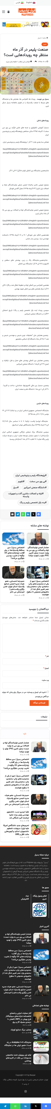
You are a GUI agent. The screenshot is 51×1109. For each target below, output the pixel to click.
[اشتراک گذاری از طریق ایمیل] (12, 514)
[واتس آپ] (23, 514)
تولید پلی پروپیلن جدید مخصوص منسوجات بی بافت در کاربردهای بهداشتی (18, 1058)
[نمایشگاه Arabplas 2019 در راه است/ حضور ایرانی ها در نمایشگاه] (41, 1046)
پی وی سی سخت (37, 481)
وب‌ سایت (45, 680)
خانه (44, 38)
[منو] (3, 13)
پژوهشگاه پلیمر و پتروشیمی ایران (30, 475)
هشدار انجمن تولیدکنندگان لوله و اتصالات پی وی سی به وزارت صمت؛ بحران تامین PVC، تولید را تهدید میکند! (38, 551)
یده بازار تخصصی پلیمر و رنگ (32, 502)
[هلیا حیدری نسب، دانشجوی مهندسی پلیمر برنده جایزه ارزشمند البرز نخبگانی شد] (39, 816)
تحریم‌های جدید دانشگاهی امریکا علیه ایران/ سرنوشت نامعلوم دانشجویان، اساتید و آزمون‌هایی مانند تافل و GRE (16, 830)
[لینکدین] (28, 514)
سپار (15, 487)
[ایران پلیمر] (25, 12)
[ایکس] (33, 514)
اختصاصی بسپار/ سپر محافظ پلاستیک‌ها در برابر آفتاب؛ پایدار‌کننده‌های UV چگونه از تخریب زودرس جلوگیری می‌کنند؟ (14, 553)
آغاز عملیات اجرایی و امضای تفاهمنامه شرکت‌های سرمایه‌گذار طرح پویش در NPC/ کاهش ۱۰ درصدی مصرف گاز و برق (18, 1018)
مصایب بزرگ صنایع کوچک (21, 1029)
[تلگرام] (18, 514)
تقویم (20, 481)
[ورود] (8, 13)
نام (47, 656)
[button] (39, 25)
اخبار (39, 38)
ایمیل (46, 668)
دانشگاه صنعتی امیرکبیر (34, 487)
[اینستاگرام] (25, 1091)
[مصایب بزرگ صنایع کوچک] (41, 1033)
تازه (24, 733)
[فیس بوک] (39, 514)
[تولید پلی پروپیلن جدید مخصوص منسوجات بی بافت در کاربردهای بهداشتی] (41, 1059)
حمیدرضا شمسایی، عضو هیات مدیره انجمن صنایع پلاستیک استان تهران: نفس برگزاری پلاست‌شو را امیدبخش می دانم (13, 587)
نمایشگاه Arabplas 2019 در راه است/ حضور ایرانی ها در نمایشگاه (17, 1044)
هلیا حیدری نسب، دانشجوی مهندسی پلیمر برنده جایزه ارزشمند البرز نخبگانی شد (18, 814)
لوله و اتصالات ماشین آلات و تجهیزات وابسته (25, 495)
